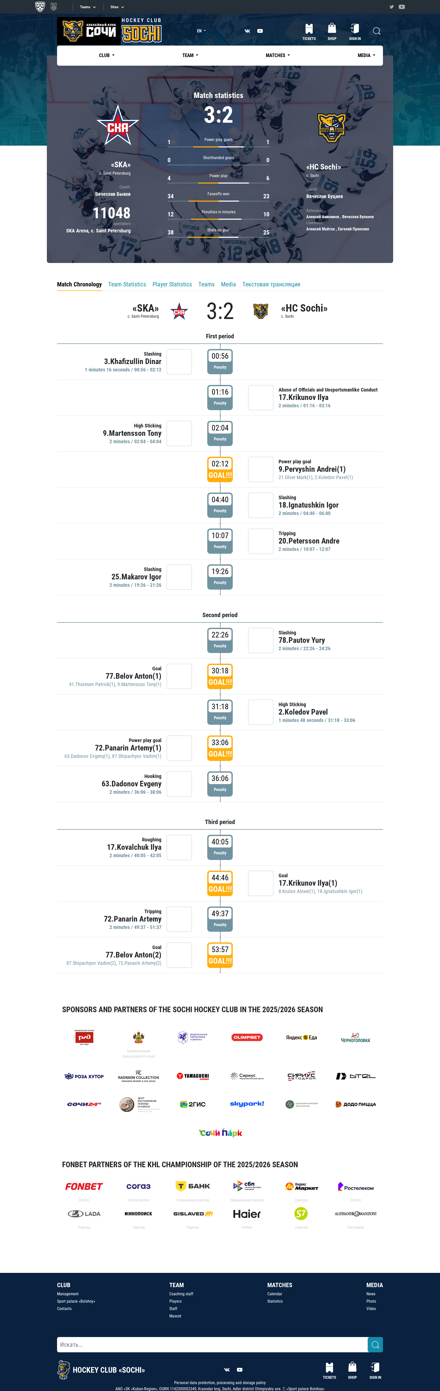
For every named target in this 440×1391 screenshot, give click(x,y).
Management (68, 1293)
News (370, 1293)
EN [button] (200, 31)
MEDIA (374, 1285)
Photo (371, 1301)
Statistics (275, 1301)
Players (175, 1301)
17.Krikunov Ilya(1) (308, 883)
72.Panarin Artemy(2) (139, 963)
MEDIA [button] (365, 55)
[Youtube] (402, 7)
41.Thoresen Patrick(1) (92, 684)
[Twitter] (392, 7)
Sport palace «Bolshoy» (76, 1301)
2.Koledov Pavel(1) (334, 477)
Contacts (64, 1308)
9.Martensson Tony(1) (139, 684)
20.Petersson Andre (309, 540)
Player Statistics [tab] (172, 284)
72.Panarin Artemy (132, 918)
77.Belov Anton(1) (133, 676)
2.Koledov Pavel (303, 711)
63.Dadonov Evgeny (131, 783)
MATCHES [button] (276, 55)
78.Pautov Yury (302, 640)
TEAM (176, 1285)
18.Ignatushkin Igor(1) (339, 891)
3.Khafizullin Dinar (132, 361)
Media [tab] (228, 284)
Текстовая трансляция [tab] (271, 284)
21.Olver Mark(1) (295, 477)
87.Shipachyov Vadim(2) (91, 963)
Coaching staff (181, 1293)
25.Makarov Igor (136, 576)
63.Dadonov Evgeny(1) (87, 756)
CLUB (63, 1285)
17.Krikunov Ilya (303, 397)
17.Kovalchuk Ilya (134, 847)
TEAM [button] (188, 55)
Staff (173, 1308)
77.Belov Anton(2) (133, 954)
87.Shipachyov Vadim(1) (136, 756)
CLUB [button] (105, 55)
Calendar (274, 1293)
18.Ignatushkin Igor (309, 504)
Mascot (175, 1316)
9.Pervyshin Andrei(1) (312, 469)
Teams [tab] (206, 284)
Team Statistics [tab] (127, 284)
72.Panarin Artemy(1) (128, 747)
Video (371, 1308)
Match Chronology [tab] (79, 284)
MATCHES (279, 1285)
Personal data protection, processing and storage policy (220, 1382)
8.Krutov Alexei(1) (297, 891)
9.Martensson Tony (132, 433)
